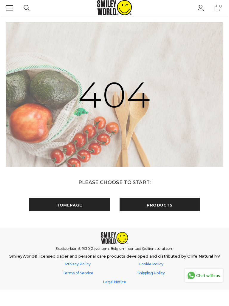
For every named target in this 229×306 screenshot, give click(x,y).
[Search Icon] (27, 8)
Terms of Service (78, 273)
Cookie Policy (151, 264)
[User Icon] (201, 8)
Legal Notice (114, 282)
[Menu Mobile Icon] (9, 8)
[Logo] (114, 7)
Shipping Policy (151, 273)
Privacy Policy (78, 264)
